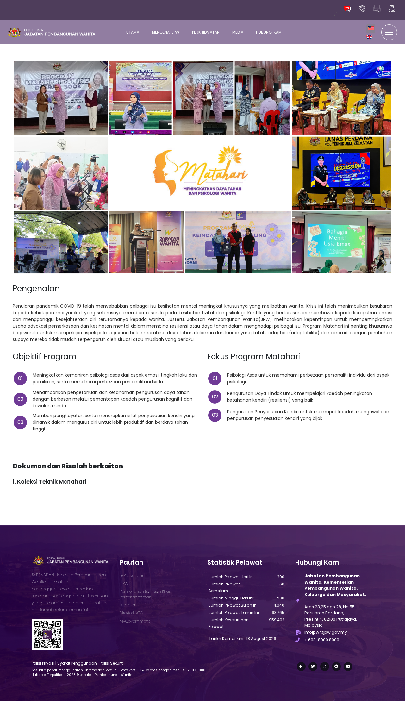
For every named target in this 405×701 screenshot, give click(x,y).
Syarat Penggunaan (77, 663)
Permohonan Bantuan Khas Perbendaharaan (145, 594)
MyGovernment (135, 621)
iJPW (124, 583)
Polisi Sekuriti (112, 663)
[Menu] (389, 32)
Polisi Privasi (43, 663)
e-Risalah (128, 605)
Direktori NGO (131, 613)
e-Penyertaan (132, 575)
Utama (132, 32)
